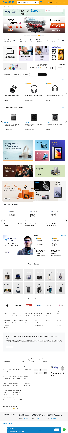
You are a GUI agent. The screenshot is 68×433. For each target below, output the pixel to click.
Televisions (14, 318)
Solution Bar (5, 402)
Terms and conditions (52, 424)
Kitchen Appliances (29, 316)
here (40, 430)
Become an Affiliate (28, 381)
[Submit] (18, 2)
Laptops (5, 316)
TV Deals (34, 74)
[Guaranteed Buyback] (26, 53)
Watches (48, 321)
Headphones (42, 74)
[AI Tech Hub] (18, 246)
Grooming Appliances (50, 318)
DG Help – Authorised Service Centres (7, 385)
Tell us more (26, 388)
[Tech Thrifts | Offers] (50, 172)
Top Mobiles (16, 74)
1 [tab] (25, 35)
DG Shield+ (15, 384)
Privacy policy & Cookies (61, 424)
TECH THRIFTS (27, 6)
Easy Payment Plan (17, 391)
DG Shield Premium (17, 381)
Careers (4, 404)
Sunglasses (48, 316)
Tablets (5, 318)
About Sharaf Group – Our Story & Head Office (7, 379)
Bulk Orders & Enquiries (16, 406)
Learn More (26, 419)
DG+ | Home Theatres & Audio (7, 392)
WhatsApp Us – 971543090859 (27, 385)
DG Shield (15, 386)
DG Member (5, 395)
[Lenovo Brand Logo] (28, 306)
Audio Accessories (38, 323)
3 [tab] (32, 35)
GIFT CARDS (35, 6)
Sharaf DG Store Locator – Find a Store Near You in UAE (18, 377)
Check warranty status (16, 371)
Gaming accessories (38, 325)
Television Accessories (39, 321)
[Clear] (38, 2)
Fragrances (48, 314)
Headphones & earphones (17, 321)
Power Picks (7, 74)
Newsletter (26, 377)
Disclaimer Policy (16, 393)
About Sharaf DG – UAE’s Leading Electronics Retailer (7, 372)
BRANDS (20, 6)
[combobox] (28, 2)
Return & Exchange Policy (17, 396)
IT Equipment (6, 325)
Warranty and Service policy (17, 401)
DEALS (14, 6)
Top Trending (25, 74)
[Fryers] (42, 53)
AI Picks (36, 236)
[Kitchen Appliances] (18, 172)
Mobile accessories (38, 314)
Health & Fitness (7, 323)
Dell (57, 323)
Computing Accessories (39, 316)
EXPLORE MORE (43, 6)
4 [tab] (35, 35)
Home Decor (27, 321)
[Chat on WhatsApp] (64, 429)
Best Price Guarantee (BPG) (7, 399)
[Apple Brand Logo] (7, 306)
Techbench (5, 388)
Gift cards (6, 328)
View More (9, 347)
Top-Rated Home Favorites (14, 108)
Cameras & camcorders (17, 316)
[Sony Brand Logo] (50, 306)
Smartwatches (7, 321)
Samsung (59, 316)
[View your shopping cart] (64, 2)
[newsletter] (10, 53)
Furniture (27, 318)
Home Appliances (28, 314)
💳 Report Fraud (16, 409)
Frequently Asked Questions (27, 371)
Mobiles (5, 314)
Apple (58, 314)
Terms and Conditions (7, 407)
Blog (25, 379)
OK (56, 429)
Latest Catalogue (27, 374)
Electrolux (59, 325)
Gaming (13, 314)
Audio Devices (15, 323)
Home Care (27, 323)
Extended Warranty (17, 388)
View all (63, 78)
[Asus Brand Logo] (39, 306)
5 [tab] (39, 35)
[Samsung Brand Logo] (18, 306)
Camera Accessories (38, 318)
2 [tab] (28, 35)
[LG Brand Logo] (60, 306)
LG (57, 318)
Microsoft (59, 321)
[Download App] (58, 53)
